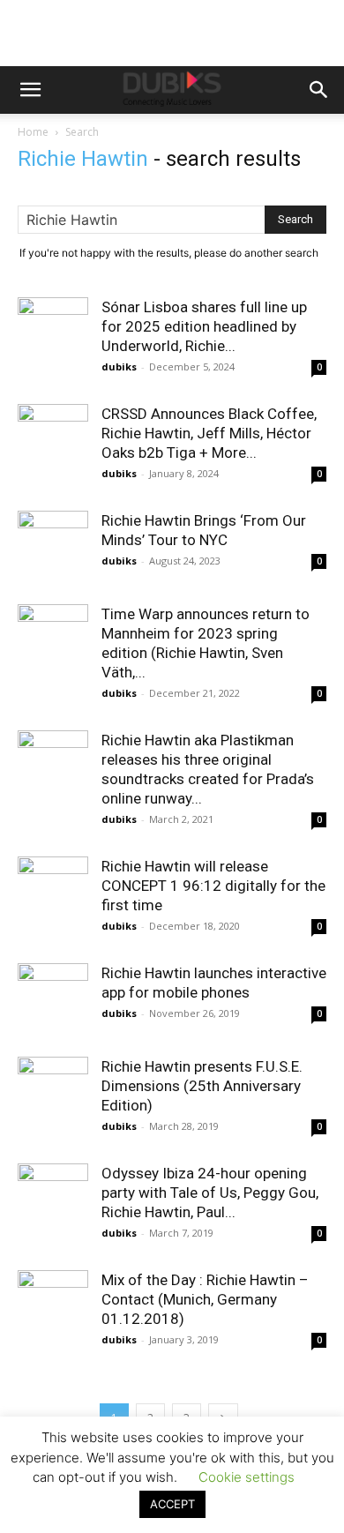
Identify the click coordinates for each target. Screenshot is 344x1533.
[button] (30, 90)
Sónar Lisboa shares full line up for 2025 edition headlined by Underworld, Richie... (204, 326)
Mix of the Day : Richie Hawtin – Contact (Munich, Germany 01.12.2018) (205, 1299)
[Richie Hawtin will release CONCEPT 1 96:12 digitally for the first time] (53, 891)
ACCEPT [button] (172, 1504)
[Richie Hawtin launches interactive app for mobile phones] (53, 998)
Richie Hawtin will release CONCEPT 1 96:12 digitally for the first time (213, 885)
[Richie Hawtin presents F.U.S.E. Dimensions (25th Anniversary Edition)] (53, 1092)
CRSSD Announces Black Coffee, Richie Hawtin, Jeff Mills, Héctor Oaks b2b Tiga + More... (209, 433)
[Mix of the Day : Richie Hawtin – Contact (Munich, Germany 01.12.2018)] (53, 1305)
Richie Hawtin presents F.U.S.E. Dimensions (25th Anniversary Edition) (202, 1086)
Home (33, 131)
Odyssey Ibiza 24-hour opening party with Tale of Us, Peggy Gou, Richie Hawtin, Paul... (209, 1192)
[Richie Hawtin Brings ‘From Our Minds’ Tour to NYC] (53, 546)
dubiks (119, 366)
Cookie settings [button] (246, 1477)
